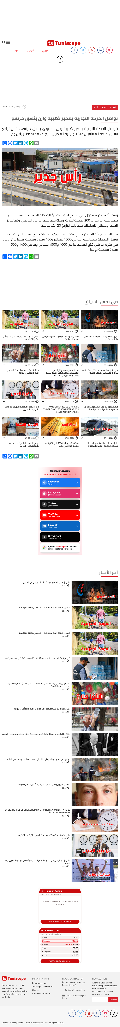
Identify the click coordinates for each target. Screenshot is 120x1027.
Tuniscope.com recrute (42, 986)
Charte (35, 990)
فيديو (30, 50)
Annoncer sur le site (41, 993)
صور (16, 50)
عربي (45, 50)
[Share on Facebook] (82, 331)
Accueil (113, 107)
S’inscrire (113, 1000)
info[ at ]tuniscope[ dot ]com (74, 996)
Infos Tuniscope (39, 983)
